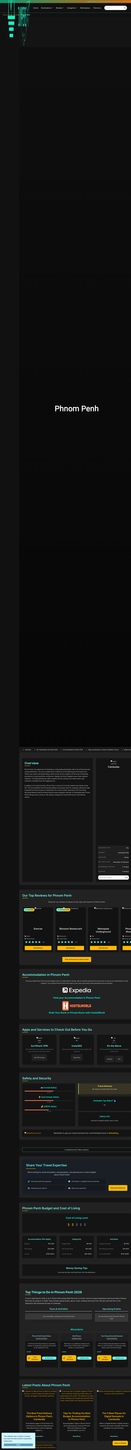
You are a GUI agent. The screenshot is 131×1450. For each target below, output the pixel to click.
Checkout (97, 8)
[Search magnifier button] (125, 8)
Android (109, 1059)
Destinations (46, 8)
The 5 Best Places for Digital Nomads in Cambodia (114, 1416)
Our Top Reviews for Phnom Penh (47, 749)
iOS (119, 1059)
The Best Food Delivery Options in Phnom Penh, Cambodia (39, 1416)
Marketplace (85, 8)
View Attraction (35, 1358)
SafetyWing (113, 1133)
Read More (39, 1436)
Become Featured (118, 1188)
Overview (28, 749)
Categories (71, 8)
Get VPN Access (39, 1057)
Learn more (8, 1441)
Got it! (18, 1445)
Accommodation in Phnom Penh (73, 749)
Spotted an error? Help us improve (77, 1150)
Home (35, 8)
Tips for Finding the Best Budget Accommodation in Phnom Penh (76, 1416)
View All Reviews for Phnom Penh (77, 959)
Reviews (59, 8)
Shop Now (76, 1057)
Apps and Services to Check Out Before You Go (103, 749)
